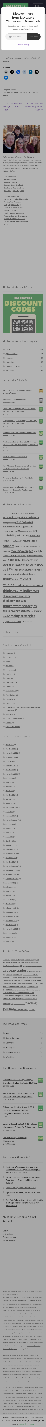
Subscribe (34, 36)
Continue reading (23, 44)
